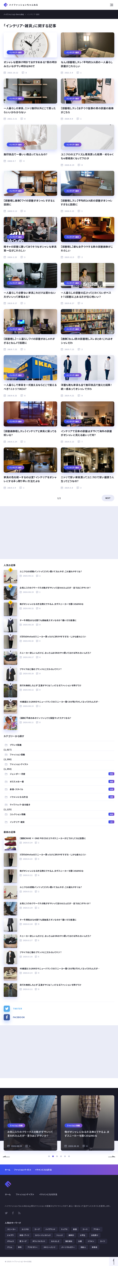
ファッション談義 (17, 754)
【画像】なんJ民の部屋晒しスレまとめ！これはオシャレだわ (87, 341)
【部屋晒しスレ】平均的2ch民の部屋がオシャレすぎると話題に (87, 202)
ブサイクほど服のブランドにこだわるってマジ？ (41, 669)
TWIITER (17, 1008)
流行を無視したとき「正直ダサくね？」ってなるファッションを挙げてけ (50, 685)
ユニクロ (25, 1229)
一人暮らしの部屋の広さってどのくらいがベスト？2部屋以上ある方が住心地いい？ (86, 294)
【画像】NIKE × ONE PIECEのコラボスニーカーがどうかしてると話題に (53, 838)
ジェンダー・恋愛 (61, 773)
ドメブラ (10, 1235)
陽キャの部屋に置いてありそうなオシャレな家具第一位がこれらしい (30, 248)
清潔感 (94, 1247)
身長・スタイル (61, 789)
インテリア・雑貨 (61, 821)
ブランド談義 (16, 744)
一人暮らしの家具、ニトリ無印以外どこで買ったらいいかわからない (30, 110)
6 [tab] (69, 1156)
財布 (20, 1247)
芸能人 (83, 1247)
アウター (96, 1229)
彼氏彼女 (68, 1241)
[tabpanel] (30, 1123)
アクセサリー (33, 1247)
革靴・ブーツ (24, 1235)
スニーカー (11, 1229)
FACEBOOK (19, 1017)
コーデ (37, 1229)
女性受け (94, 1235)
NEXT (108, 498)
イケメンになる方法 (61, 796)
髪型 (75, 1229)
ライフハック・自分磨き (20, 804)
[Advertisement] (59, 532)
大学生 (82, 1235)
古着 (80, 1241)
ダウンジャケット (38, 1241)
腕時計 (71, 1235)
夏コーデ (23, 1241)
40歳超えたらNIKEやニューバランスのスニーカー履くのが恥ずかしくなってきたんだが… (60, 701)
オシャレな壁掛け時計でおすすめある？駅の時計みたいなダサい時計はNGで (30, 64)
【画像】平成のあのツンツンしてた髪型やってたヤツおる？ (45, 717)
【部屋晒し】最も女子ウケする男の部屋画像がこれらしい (87, 248)
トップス (64, 1229)
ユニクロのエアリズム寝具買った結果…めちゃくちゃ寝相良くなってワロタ (87, 156)
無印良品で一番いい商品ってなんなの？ (26, 154)
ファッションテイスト (19, 764)
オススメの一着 (61, 781)
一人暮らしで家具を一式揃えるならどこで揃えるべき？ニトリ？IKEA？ (30, 387)
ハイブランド (50, 1229)
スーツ (102, 1241)
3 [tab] (57, 1156)
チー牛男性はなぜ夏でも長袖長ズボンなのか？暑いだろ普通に (48, 620)
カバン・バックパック (43, 1235)
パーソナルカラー (68, 1247)
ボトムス (10, 1241)
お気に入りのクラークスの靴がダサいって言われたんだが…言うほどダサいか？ (55, 587)
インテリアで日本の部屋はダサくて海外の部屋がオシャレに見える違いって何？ (86, 433)
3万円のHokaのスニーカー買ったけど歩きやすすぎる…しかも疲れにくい (53, 636)
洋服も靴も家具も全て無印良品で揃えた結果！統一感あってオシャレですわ (86, 387)
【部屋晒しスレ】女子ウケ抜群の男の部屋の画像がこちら (87, 110)
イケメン (91, 1241)
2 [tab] (53, 1156)
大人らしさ (55, 1241)
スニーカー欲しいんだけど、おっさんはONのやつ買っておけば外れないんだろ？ (55, 652)
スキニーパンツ (49, 1247)
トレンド (60, 1235)
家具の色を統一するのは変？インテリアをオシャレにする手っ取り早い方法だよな (30, 479)
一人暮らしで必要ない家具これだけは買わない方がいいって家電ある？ (30, 294)
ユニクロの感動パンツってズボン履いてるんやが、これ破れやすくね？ (51, 571)
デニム (9, 1247)
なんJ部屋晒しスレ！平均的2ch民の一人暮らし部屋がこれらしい (87, 64)
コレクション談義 (61, 814)
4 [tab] (61, 1156)
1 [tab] (49, 1156)
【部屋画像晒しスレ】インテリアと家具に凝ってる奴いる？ (30, 433)
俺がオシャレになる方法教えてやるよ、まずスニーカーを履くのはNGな (52, 604)
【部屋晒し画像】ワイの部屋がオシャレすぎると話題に (29, 202)
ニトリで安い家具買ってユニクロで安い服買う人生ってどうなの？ (87, 479)
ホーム (7, 1170)
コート (85, 1229)
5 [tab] (65, 1156)
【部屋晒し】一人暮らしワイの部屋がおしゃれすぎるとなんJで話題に (29, 341)
